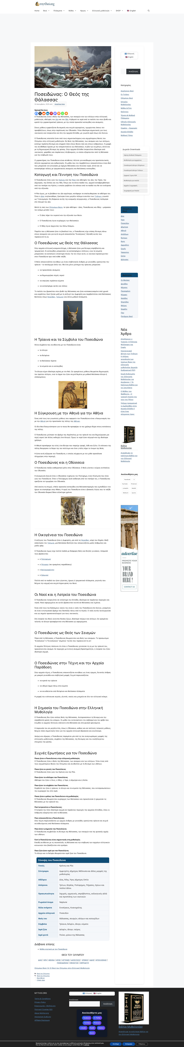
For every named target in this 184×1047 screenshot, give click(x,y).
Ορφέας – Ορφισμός (129, 128)
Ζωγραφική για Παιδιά (131, 191)
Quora (134, 493)
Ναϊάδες (124, 298)
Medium (125, 493)
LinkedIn (125, 488)
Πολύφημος (46, 559)
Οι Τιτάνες (125, 94)
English (133, 11)
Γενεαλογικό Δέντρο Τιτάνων (133, 170)
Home (36, 11)
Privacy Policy (40, 1002)
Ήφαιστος (125, 252)
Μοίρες (124, 305)
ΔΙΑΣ (40, 960)
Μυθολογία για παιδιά (131, 180)
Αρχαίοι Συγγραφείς (130, 185)
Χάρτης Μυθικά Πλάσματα (132, 155)
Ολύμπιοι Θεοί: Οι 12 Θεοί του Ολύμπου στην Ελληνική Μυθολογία (62, 968)
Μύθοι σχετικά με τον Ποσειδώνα (53, 949)
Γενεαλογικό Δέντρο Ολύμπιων (134, 165)
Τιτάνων (98, 196)
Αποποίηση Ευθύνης (42, 1017)
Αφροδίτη (125, 245)
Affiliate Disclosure (42, 1020)
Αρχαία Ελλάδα (127, 132)
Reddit (134, 488)
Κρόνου (62, 180)
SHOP (118, 11)
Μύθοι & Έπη (126, 108)
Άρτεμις (124, 238)
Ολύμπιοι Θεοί (127, 98)
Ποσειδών (125, 223)
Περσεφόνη (125, 291)
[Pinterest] (51, 113)
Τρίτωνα (50, 543)
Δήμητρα (124, 227)
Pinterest (134, 484)
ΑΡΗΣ (58, 960)
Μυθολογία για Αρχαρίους (133, 160)
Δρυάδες (124, 284)
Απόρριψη (128, 1044)
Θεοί (45, 11)
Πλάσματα (57, 11)
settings (86, 1045)
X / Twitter (97, 1018)
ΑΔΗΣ (92, 960)
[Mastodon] (55, 113)
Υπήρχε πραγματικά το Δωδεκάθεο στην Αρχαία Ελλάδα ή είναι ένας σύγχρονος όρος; (129, 408)
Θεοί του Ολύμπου (43, 973)
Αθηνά (43, 421)
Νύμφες (124, 294)
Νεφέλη (124, 309)
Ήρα (122, 220)
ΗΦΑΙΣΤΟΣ (74, 963)
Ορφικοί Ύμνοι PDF (130, 175)
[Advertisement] (92, 28)
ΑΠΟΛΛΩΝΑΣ (101, 960)
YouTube (125, 484)
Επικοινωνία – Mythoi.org (44, 1006)
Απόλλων (124, 234)
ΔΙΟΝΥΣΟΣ (75, 960)
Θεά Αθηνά (40, 978)
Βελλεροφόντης (47, 570)
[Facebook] (36, 113)
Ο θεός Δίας (41, 980)
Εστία (123, 256)
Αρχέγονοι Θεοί (127, 91)
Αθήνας (77, 421)
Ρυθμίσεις (142, 1044)
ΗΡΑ (45, 960)
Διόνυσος (124, 259)
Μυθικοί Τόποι (127, 135)
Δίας (42, 196)
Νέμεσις (124, 287)
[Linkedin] (47, 113)
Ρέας (74, 180)
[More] (66, 113)
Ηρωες (83, 11)
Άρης (123, 241)
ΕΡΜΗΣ (85, 960)
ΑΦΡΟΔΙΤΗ (84, 963)
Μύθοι (71, 11)
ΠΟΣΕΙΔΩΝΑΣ (62, 963)
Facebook (127, 479)
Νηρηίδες (51, 297)
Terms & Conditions (42, 999)
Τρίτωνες (60, 297)
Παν (122, 313)
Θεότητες (125, 112)
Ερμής (123, 249)
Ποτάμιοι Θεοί (127, 316)
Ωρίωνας (44, 575)
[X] (40, 113)
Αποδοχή (116, 1044)
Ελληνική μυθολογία (100, 11)
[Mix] (58, 113)
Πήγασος (45, 564)
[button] (148, 11)
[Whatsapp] (62, 113)
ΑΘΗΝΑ (51, 960)
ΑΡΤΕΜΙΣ (66, 960)
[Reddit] (44, 113)
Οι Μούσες (125, 280)
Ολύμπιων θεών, (56, 207)
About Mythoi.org (41, 1013)
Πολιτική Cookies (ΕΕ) (43, 1009)
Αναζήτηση (133, 71)
